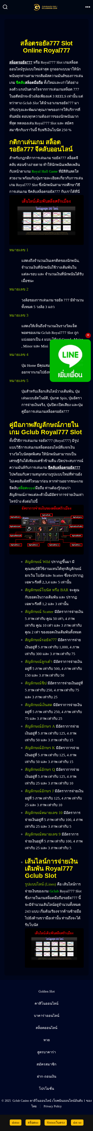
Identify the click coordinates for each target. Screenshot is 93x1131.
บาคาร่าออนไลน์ (46, 1016)
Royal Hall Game (45, 171)
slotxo (15, 1122)
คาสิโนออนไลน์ (46, 1003)
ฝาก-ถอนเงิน (46, 1076)
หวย (46, 1040)
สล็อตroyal (26, 488)
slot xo (77, 1122)
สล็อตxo (33, 1122)
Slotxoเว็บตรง (56, 1122)
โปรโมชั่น (46, 1088)
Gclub (54, 891)
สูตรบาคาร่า (46, 1052)
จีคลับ (20, 83)
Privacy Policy (53, 1106)
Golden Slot (46, 991)
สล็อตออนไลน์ (46, 1028)
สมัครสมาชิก (46, 1064)
